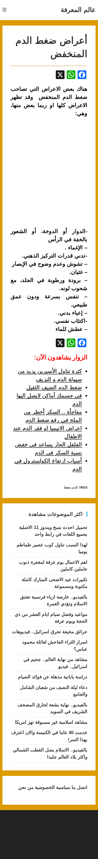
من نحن (25, 787)
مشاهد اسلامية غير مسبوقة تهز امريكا (51, 722)
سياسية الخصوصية (51, 787)
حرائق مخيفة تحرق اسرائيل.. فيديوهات (49, 631)
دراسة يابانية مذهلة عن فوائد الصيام (52, 676)
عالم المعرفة (78, 9)
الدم (74, 487)
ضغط (67, 487)
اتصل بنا (78, 787)
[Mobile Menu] (4, 9)
